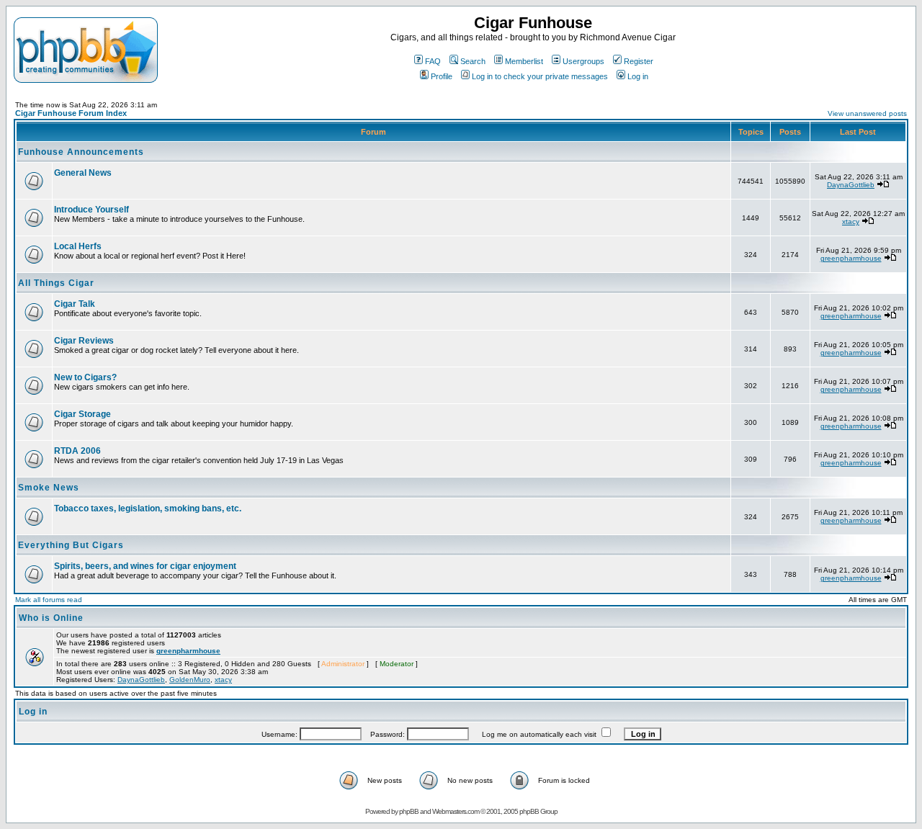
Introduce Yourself (91, 210)
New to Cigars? (85, 377)
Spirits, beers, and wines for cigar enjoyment (145, 566)
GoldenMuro (189, 680)
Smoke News (48, 488)
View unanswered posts (867, 113)
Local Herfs (78, 246)
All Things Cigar (56, 283)
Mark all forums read (48, 600)
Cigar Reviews (84, 341)
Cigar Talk (74, 304)
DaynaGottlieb (850, 185)
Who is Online (51, 618)
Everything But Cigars (71, 545)
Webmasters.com (455, 811)
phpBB (409, 811)
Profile (441, 76)
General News (83, 173)
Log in (637, 76)
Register (638, 61)
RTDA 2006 (77, 451)
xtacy (850, 221)
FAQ (433, 61)
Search (472, 61)
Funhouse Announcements (81, 152)
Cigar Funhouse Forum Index (71, 113)
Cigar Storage (82, 414)
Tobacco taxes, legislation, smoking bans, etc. (147, 508)
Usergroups (583, 61)
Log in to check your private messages (540, 76)
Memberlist (524, 61)
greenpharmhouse (851, 258)
